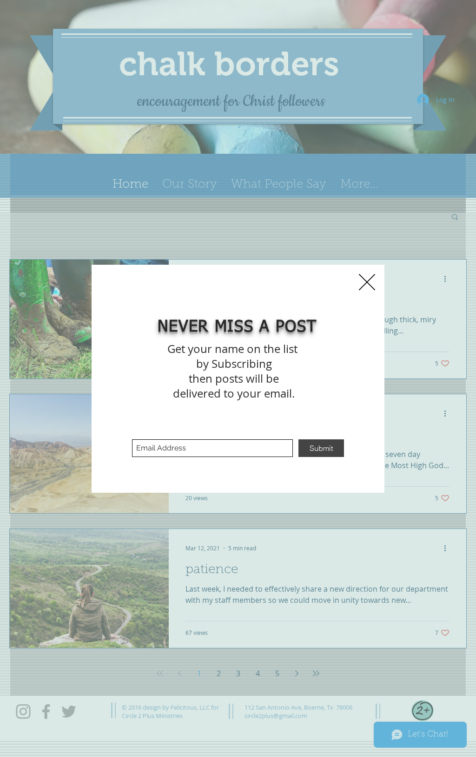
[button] (367, 282)
